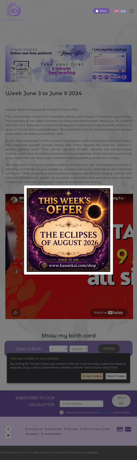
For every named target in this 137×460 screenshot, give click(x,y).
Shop (103, 11)
